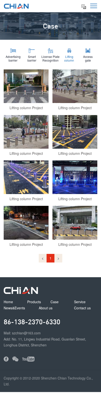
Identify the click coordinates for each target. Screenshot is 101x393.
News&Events (14, 307)
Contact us (82, 307)
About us (45, 307)
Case (54, 301)
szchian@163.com (26, 332)
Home (8, 301)
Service (80, 301)
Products (34, 301)
